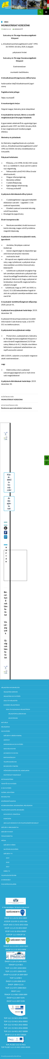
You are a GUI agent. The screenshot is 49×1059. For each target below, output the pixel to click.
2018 (7, 862)
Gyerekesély (6, 880)
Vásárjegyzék (5, 628)
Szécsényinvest (7, 832)
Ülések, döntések (7, 792)
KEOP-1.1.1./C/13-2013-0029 (16, 928)
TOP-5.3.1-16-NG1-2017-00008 (16, 1031)
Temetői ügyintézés (8, 784)
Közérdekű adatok (8, 801)
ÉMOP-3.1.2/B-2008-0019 (15, 981)
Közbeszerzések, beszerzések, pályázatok (16, 805)
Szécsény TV (8, 853)
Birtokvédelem (9, 757)
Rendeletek (5, 797)
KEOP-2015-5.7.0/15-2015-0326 (16, 925)
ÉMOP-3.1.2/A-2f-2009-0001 (16, 961)
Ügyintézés (5, 731)
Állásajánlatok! (9, 503)
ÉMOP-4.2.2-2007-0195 (16, 998)
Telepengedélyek (10, 762)
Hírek (6, 22)
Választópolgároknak (17, 714)
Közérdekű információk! (9, 482)
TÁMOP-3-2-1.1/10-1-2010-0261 (15, 946)
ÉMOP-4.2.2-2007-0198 (16, 1001)
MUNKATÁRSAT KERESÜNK (12, 398)
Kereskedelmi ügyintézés (13, 744)
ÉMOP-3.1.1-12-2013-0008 (16, 949)
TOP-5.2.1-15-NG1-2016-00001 (16, 1018)
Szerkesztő (18, 29)
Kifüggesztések (7, 779)
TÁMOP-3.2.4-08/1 (16, 965)
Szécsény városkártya (9, 827)
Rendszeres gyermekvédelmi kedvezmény (16, 406)
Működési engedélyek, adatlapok (16, 770)
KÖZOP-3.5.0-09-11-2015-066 (15, 921)
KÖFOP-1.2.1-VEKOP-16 (15, 935)
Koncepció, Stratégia (12, 814)
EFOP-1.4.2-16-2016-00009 (15, 931)
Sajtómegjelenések (11, 849)
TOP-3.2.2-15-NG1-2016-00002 (16, 1025)
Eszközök (7, 818)
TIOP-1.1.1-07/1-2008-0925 (15, 971)
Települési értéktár (8, 875)
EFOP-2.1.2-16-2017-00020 (15, 1035)
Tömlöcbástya (6, 836)
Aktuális (4, 722)
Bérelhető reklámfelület (5, 603)
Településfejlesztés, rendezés (12, 810)
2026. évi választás (10, 700)
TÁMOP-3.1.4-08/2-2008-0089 (15, 994)
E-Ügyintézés (6, 788)
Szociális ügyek (10, 749)
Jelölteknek (13, 718)
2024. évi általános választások (18, 709)
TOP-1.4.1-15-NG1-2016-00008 (16, 1028)
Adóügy (7, 740)
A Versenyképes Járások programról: (15, 907)
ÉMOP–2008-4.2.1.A (15, 985)
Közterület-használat (12, 775)
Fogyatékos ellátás (8, 884)
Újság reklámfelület (5, 649)
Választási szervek (11, 692)
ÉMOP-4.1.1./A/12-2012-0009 (16, 918)
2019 (7, 858)
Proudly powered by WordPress (11, 1056)
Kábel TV (7, 871)
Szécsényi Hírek (9, 845)
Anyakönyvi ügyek (11, 753)
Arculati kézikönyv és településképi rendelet (21, 823)
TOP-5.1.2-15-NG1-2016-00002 (16, 1021)
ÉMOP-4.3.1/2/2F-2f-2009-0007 (16, 975)
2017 (7, 867)
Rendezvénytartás (11, 766)
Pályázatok (5, 727)
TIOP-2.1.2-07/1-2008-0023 (15, 988)
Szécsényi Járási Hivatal (13, 735)
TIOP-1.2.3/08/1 (16, 978)
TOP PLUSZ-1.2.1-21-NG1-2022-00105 (15, 1047)
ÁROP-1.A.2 (15, 991)
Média (3, 840)
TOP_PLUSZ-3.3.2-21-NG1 (16, 1045)
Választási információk (10, 687)
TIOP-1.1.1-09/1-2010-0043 (15, 968)
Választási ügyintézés (12, 696)
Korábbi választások (12, 705)
